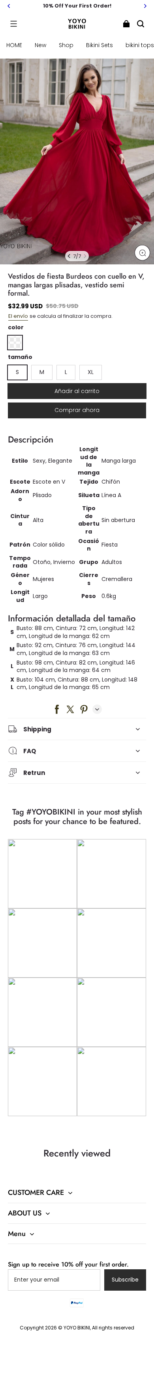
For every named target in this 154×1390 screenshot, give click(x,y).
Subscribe (125, 1280)
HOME (14, 45)
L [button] (66, 372)
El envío (18, 316)
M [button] (41, 372)
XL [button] (91, 372)
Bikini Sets (99, 45)
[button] (13, 23)
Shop (66, 45)
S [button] (17, 372)
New (40, 45)
